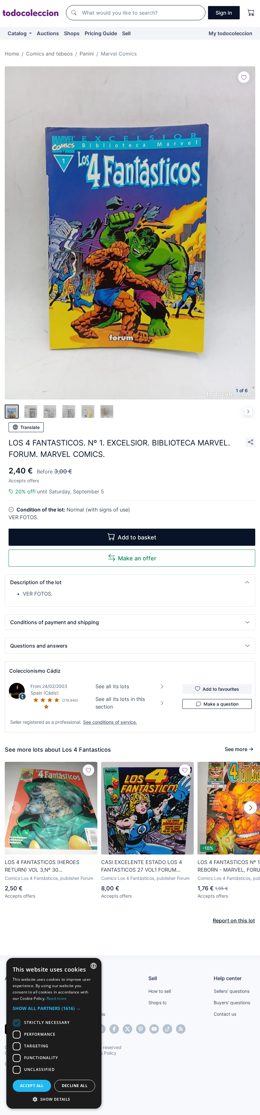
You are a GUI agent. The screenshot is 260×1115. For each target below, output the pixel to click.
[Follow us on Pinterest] (141, 1029)
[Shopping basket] (251, 13)
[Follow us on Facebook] (114, 1029)
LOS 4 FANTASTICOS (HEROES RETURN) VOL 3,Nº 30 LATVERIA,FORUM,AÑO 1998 (42, 866)
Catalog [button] (18, 33)
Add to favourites (221, 689)
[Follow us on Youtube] (154, 1029)
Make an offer (137, 558)
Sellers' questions (232, 991)
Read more (57, 998)
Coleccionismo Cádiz (35, 671)
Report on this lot (234, 920)
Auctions (48, 33)
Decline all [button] (75, 1085)
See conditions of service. (110, 722)
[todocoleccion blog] (180, 1029)
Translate (30, 427)
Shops (72, 33)
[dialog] (53, 1033)
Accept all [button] (32, 1085)
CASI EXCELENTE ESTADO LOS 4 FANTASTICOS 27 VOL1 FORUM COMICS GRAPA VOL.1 (141, 866)
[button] (130, 582)
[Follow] (244, 77)
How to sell (159, 991)
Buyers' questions (232, 1002)
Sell (126, 33)
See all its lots (112, 686)
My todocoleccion (230, 33)
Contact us (225, 1014)
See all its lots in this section (120, 703)
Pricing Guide (101, 33)
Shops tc (157, 1002)
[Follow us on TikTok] (167, 1029)
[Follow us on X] (127, 1029)
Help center (228, 978)
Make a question (221, 704)
